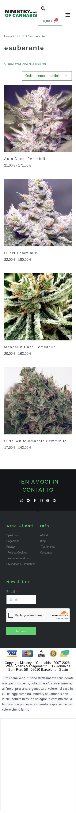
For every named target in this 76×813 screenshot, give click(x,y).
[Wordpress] (54, 500)
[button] (43, 8)
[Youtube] (47, 500)
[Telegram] (28, 500)
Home (8, 36)
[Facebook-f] (34, 500)
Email (11, 592)
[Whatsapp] (21, 500)
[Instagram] (41, 500)
